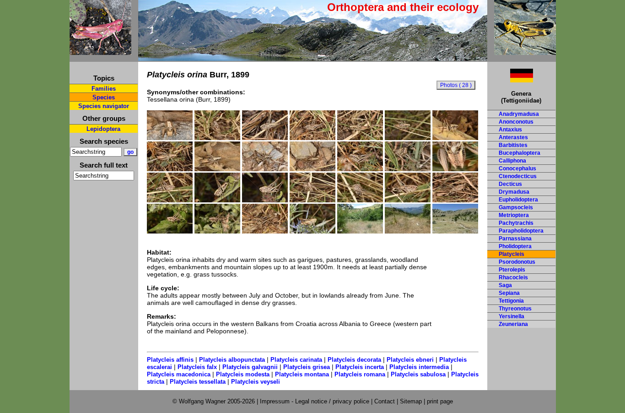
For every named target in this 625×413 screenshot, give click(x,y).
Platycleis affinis (170, 359)
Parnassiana (515, 238)
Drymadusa (514, 192)
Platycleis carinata (296, 359)
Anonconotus (516, 122)
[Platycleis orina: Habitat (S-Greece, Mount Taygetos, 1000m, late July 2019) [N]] (360, 231)
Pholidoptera (515, 246)
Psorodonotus (517, 262)
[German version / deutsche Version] (510, 80)
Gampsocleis (516, 207)
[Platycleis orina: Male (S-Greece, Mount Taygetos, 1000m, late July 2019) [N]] (170, 137)
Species (103, 97)
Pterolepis (512, 269)
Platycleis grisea (306, 367)
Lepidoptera (103, 128)
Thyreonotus (515, 308)
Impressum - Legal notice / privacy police (315, 401)
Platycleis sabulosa (418, 374)
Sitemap (411, 401)
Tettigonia (511, 301)
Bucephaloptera (519, 153)
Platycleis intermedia (419, 367)
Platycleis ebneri (410, 359)
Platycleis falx (197, 367)
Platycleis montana (302, 374)
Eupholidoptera (518, 199)
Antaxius (510, 129)
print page (440, 401)
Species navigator (103, 106)
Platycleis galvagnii (250, 367)
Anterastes (513, 137)
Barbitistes (513, 145)
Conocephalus (517, 168)
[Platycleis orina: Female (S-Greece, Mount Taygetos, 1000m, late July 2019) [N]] (170, 200)
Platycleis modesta (242, 374)
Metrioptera (514, 215)
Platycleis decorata (354, 359)
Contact (384, 401)
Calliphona (512, 161)
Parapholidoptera (521, 231)
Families (104, 88)
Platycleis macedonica (178, 374)
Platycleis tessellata (198, 381)
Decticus (510, 184)
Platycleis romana (359, 374)
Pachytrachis (516, 223)
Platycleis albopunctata (232, 359)
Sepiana (509, 293)
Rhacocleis (513, 277)
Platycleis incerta (359, 367)
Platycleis (511, 254)
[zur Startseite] (100, 51)
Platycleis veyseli (255, 381)
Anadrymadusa (519, 114)
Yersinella (511, 316)
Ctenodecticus (518, 176)
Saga (505, 285)
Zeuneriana (513, 324)
